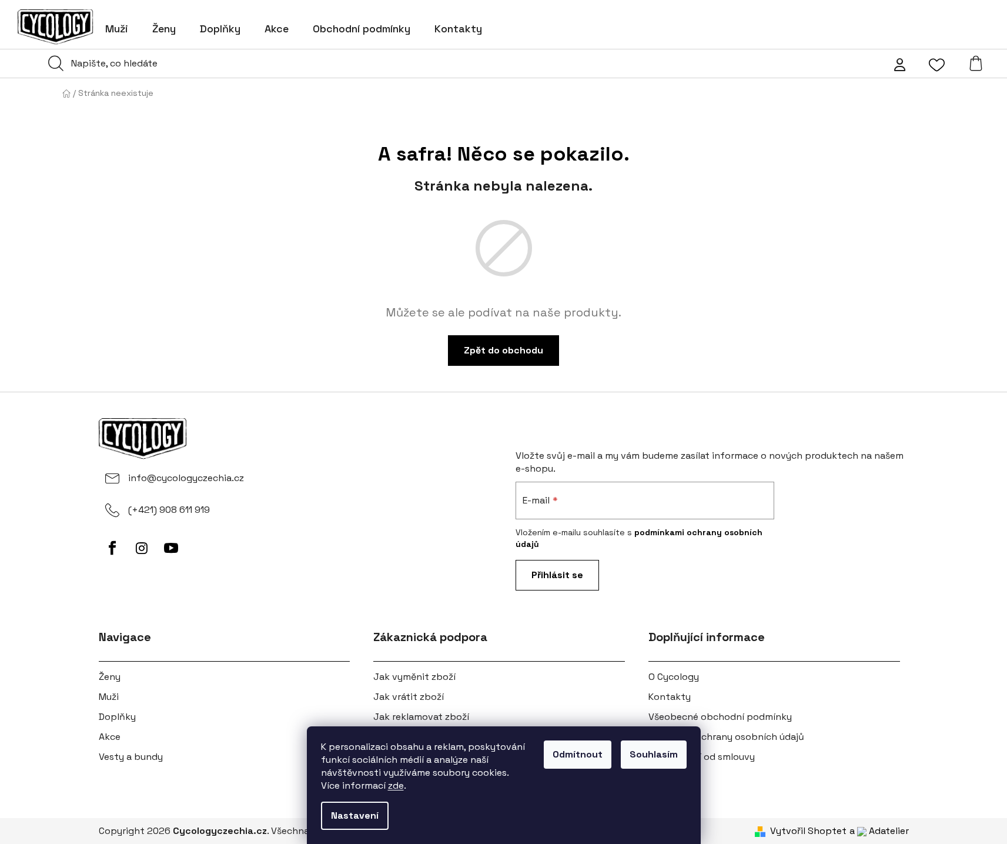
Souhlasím (654, 754)
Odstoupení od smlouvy (701, 756)
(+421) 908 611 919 (169, 509)
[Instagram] (141, 548)
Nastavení (355, 815)
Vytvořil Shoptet (808, 831)
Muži (109, 696)
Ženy (110, 676)
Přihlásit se (557, 575)
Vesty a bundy (131, 756)
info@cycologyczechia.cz (186, 478)
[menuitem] (116, 29)
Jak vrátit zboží (408, 696)
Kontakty (669, 696)
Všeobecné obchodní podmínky (720, 716)
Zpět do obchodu (503, 350)
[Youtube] (171, 548)
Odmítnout (578, 754)
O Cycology (673, 676)
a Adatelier (879, 831)
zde (396, 785)
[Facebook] (112, 548)
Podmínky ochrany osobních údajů (726, 736)
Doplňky (117, 716)
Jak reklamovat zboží (421, 716)
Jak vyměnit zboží (414, 676)
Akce (110, 736)
